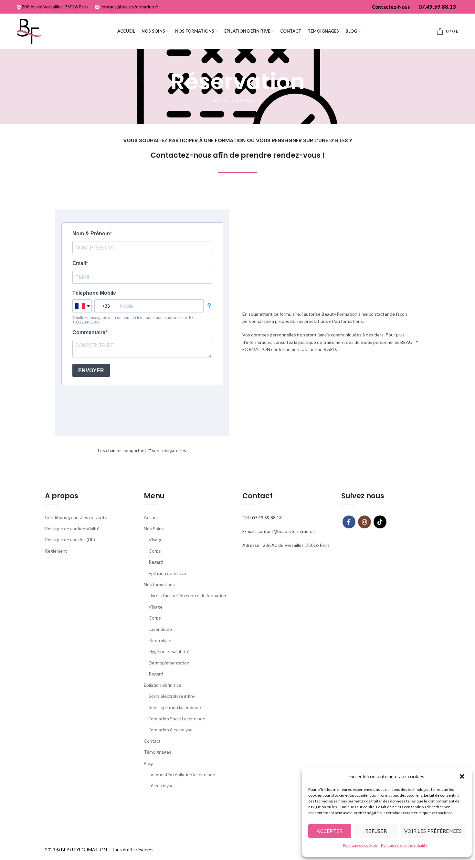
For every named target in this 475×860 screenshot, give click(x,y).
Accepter (330, 831)
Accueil (151, 517)
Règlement (56, 551)
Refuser (376, 831)
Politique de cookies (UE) (70, 539)
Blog (148, 763)
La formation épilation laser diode (182, 774)
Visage (156, 539)
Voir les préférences (433, 831)
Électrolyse (160, 640)
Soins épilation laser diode (175, 707)
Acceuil (221, 101)
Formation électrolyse (171, 729)
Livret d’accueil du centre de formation (187, 595)
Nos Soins (154, 528)
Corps (155, 551)
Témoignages (157, 752)
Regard (156, 562)
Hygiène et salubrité (169, 651)
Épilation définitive (167, 573)
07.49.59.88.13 (267, 517)
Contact (152, 741)
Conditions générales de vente (76, 517)
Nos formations (159, 584)
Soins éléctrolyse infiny (172, 696)
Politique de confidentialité (404, 845)
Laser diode (160, 629)
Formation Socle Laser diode (177, 718)
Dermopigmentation (169, 662)
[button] (462, 776)
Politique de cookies (360, 845)
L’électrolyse (161, 785)
